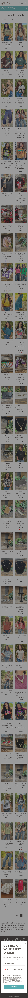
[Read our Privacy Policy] (24, 978)
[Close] (25, 943)
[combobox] (6, 970)
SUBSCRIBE (14, 986)
